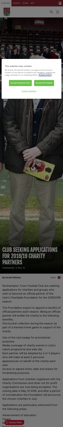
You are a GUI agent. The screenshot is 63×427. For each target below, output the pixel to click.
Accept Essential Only (20, 83)
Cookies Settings (29, 91)
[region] (32, 79)
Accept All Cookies (44, 83)
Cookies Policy (45, 75)
